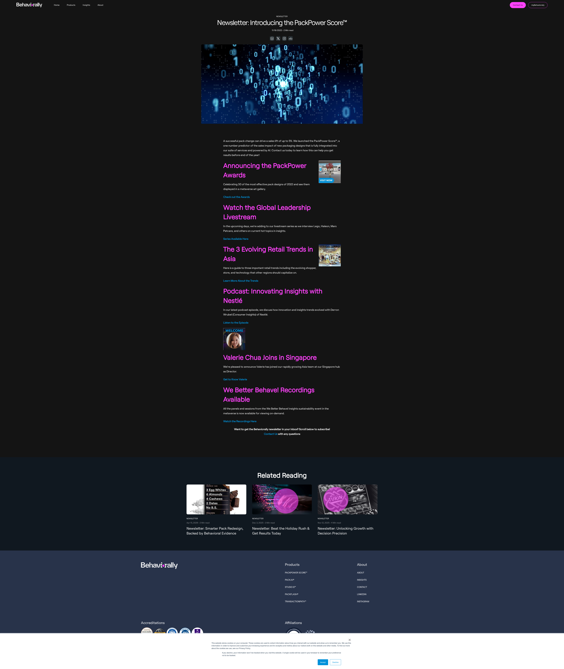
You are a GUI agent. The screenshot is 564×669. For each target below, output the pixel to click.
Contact (362, 587)
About (100, 5)
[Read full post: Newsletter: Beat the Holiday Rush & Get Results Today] (282, 511)
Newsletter (282, 16)
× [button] (349, 639)
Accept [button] (323, 662)
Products (71, 5)
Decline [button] (335, 662)
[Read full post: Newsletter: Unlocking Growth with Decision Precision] (347, 511)
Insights (86, 5)
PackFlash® (291, 594)
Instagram (363, 601)
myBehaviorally (537, 5)
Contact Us (518, 5)
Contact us (278, 150)
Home (56, 5)
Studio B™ (290, 587)
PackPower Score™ (296, 572)
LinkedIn (361, 594)
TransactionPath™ (295, 601)
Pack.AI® (289, 579)
